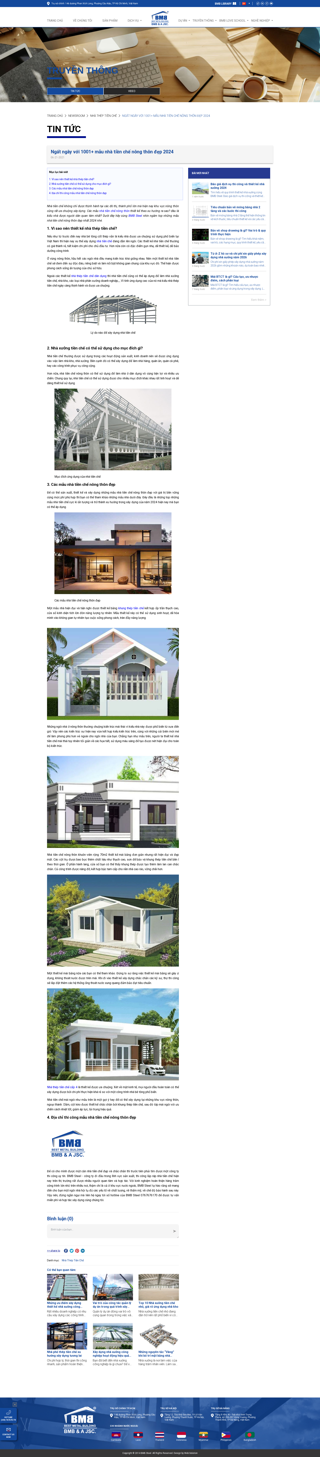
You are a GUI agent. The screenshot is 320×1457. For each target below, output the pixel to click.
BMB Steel (135, 215)
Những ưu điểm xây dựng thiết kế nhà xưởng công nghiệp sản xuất (64, 1305)
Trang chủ (55, 116)
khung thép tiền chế (131, 608)
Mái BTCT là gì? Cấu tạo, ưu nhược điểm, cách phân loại (234, 278)
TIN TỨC (75, 91)
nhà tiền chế (104, 241)
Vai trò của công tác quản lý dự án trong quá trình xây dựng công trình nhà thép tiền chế (112, 1305)
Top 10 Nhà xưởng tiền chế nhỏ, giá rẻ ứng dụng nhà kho (158, 1304)
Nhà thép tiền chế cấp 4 (62, 1087)
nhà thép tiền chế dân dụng (88, 276)
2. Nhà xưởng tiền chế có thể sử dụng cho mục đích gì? (80, 183)
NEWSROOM (76, 116)
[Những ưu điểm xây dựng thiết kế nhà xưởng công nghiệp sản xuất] (67, 1287)
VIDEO (131, 91)
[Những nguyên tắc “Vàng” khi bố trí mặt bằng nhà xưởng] (159, 1336)
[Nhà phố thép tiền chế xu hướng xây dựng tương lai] (67, 1336)
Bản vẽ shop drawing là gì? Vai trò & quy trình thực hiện (238, 232)
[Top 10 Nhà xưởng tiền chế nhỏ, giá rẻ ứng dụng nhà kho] (159, 1287)
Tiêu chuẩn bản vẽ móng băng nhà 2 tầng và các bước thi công (235, 209)
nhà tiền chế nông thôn (114, 211)
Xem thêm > (258, 300)
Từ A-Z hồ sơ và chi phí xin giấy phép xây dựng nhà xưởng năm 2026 (238, 255)
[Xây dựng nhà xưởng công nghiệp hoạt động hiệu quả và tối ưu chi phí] (113, 1336)
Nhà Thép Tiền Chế (103, 116)
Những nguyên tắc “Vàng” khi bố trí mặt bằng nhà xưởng (156, 1354)
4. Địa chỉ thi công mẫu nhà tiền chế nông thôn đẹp (78, 193)
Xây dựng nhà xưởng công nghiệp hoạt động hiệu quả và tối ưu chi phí (111, 1354)
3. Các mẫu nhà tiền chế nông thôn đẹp (71, 188)
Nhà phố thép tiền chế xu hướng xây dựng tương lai (64, 1353)
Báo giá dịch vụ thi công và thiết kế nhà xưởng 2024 (237, 186)
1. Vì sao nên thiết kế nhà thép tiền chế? (71, 179)
